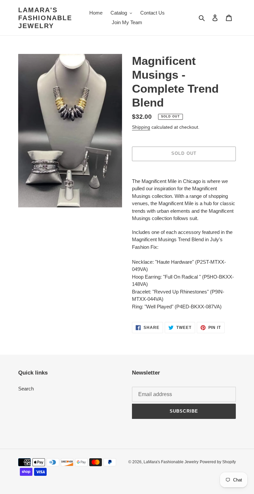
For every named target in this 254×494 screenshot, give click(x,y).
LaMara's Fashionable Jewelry (45, 17)
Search (26, 388)
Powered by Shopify (218, 462)
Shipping (141, 127)
